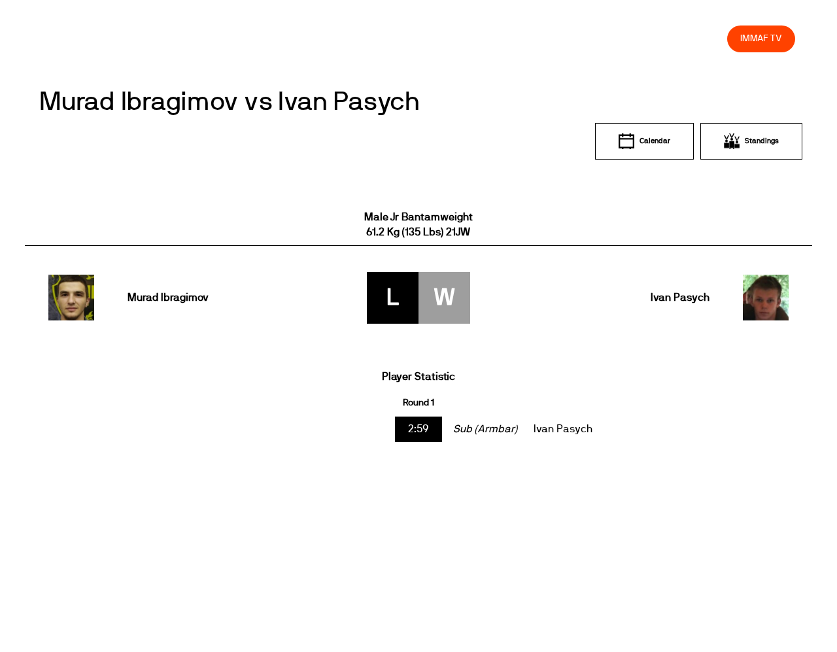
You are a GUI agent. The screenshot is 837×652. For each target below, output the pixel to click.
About (426, 38)
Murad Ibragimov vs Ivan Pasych (229, 102)
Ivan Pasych (680, 297)
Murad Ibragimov (168, 297)
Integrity (656, 38)
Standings (762, 141)
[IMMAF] (73, 38)
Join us (547, 38)
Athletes (600, 38)
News (333, 38)
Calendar (655, 141)
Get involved (485, 38)
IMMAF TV (761, 38)
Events (379, 38)
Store (704, 38)
